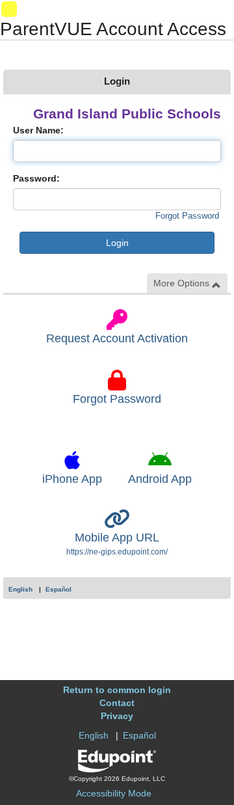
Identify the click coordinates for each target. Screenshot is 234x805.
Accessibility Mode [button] (113, 793)
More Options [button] (182, 283)
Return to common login (117, 690)
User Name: (38, 130)
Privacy (117, 716)
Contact (117, 703)
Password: (36, 178)
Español (59, 589)
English (20, 589)
